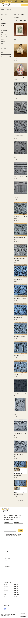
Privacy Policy (22, 613)
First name (6, 522)
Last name (16, 522)
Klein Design (6, 615)
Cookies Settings (22, 616)
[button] (22, 1)
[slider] (2, 54)
